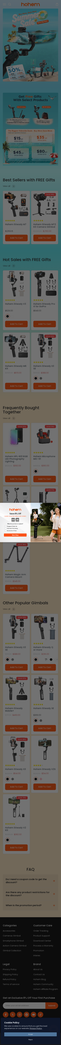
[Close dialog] (59, 504)
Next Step (15, 535)
